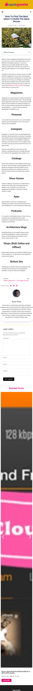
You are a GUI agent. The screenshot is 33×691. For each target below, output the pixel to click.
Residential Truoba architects (16, 85)
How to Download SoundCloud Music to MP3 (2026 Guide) (16, 672)
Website (5, 371)
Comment (6, 338)
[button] (2, 12)
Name (5, 357)
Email (5, 364)
